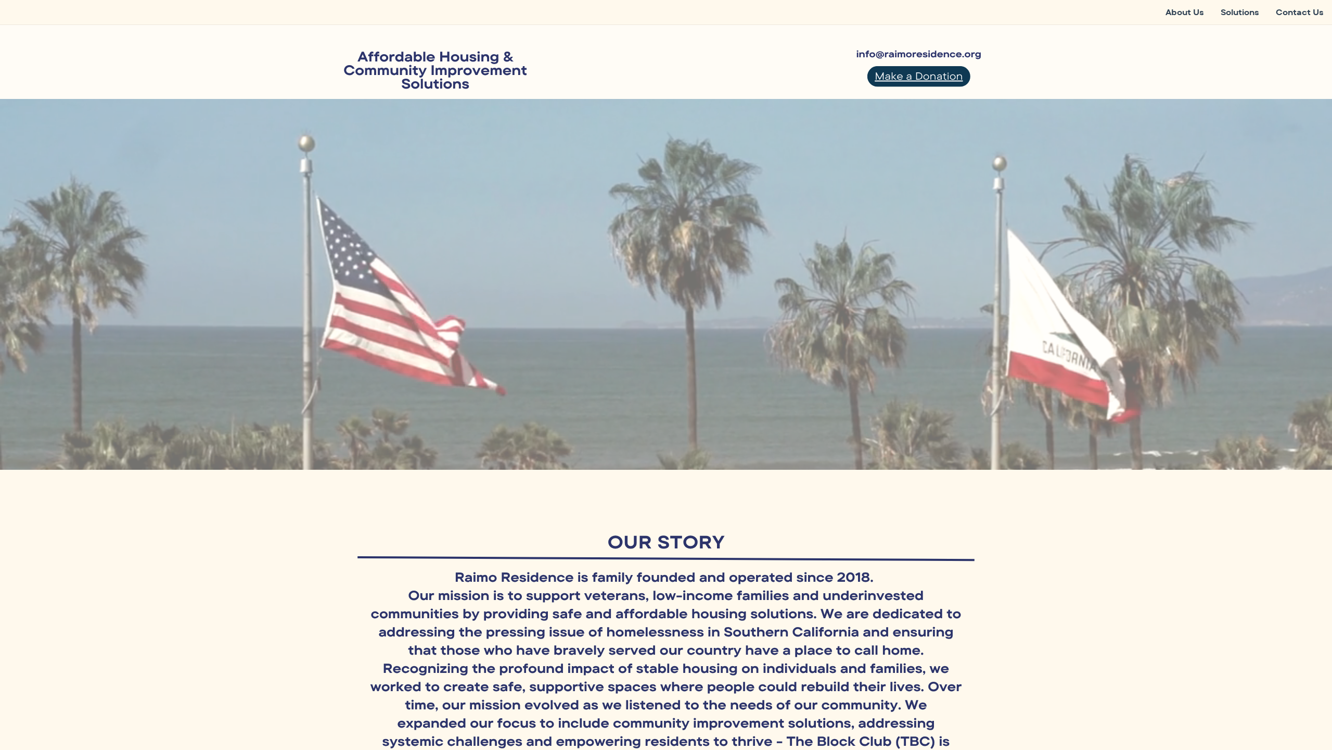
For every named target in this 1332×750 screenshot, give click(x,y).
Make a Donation (919, 75)
